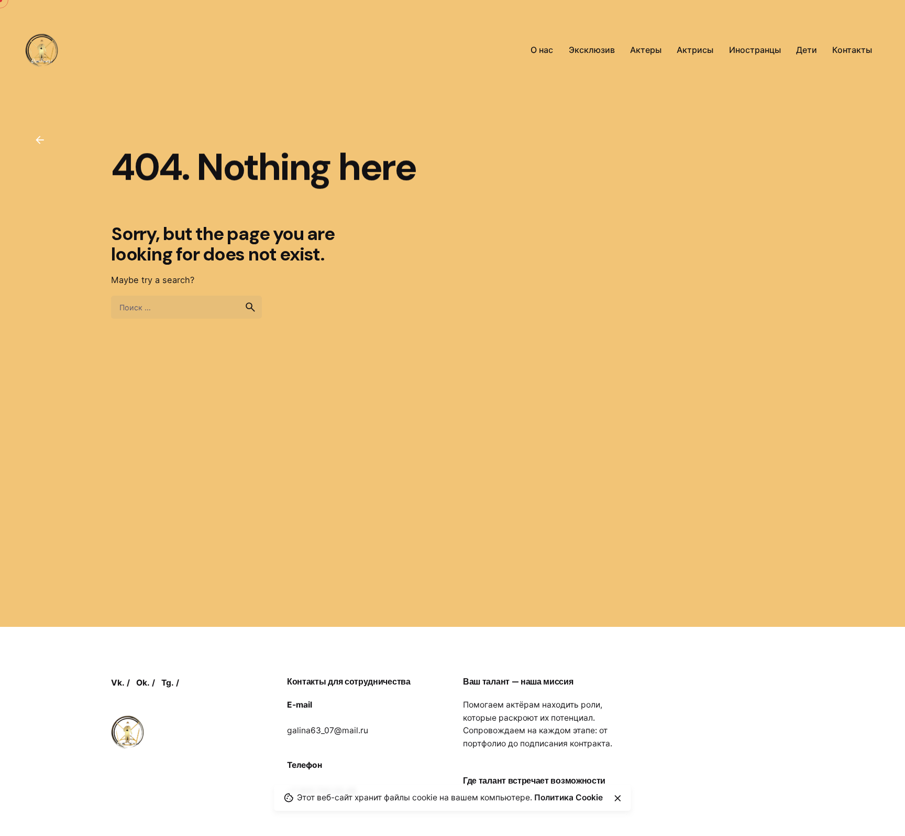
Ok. (143, 683)
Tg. (167, 683)
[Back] (39, 140)
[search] (250, 307)
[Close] (617, 798)
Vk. (118, 683)
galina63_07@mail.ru (327, 730)
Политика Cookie (568, 797)
